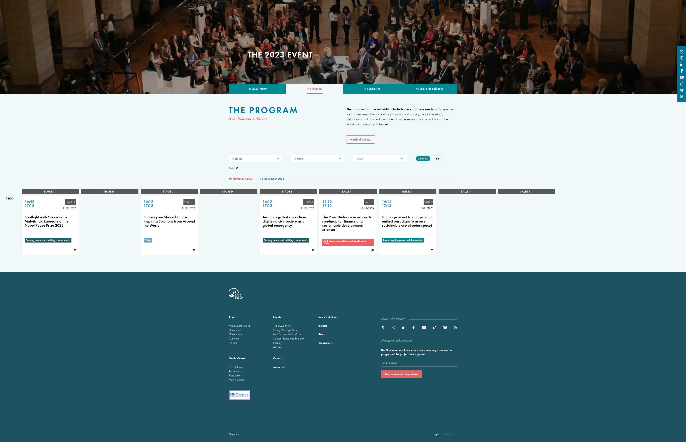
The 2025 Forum (282, 325)
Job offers (279, 367)
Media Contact (237, 379)
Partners (233, 342)
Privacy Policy (234, 434)
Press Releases (236, 367)
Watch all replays (360, 139)
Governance (235, 334)
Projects (322, 325)
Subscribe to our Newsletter (401, 374)
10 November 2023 (241, 178)
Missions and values (239, 325)
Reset (231, 168)
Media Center (237, 358)
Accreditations (236, 371)
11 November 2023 (272, 178)
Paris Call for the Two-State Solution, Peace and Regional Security (288, 338)
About (232, 317)
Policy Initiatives (327, 317)
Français (448, 434)
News (321, 334)
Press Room (234, 375)
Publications (325, 342)
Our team (234, 338)
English (436, 434)
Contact (277, 358)
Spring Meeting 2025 (285, 330)
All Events (278, 347)
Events (277, 317)
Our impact (235, 330)
